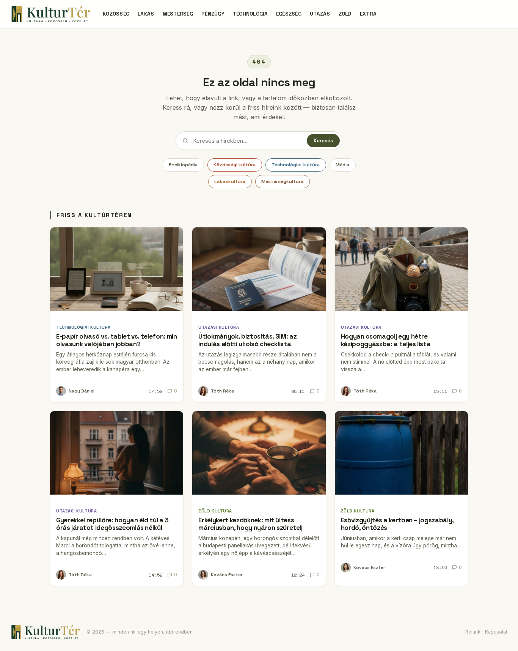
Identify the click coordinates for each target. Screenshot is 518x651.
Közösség (116, 14)
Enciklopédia (183, 165)
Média (343, 165)
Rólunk (472, 632)
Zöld (345, 14)
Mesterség (178, 14)
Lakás (146, 14)
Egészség (288, 14)
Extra (368, 14)
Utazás (320, 14)
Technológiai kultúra (296, 165)
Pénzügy (212, 14)
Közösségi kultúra (234, 165)
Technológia (250, 14)
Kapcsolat (496, 632)
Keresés (323, 140)
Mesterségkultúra (282, 181)
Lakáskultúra (230, 181)
